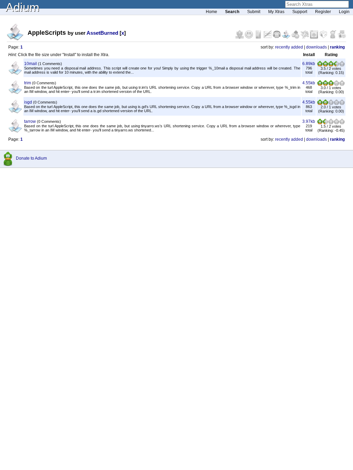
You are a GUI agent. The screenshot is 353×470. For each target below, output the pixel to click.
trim (27, 83)
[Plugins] (324, 37)
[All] (342, 37)
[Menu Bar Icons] (314, 37)
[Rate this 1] (320, 65)
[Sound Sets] (277, 37)
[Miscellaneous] (333, 37)
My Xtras (276, 11)
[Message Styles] (268, 37)
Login (344, 11)
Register (323, 11)
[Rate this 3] (331, 65)
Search (232, 11)
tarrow (30, 121)
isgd (28, 102)
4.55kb (308, 83)
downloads (316, 47)
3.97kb (308, 121)
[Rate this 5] (342, 65)
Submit (253, 11)
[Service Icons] (305, 37)
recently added (289, 47)
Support (299, 11)
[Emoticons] (249, 37)
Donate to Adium (31, 158)
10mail (30, 63)
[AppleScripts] (286, 37)
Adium (22, 7)
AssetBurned (102, 33)
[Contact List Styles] (258, 37)
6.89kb (308, 63)
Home (211, 11)
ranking (337, 47)
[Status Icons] (296, 37)
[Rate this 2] (325, 65)
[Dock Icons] (240, 37)
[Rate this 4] (336, 65)
